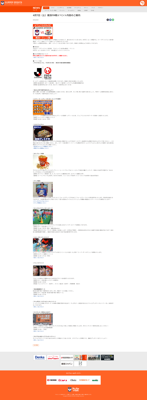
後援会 (79, 10)
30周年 (86, 10)
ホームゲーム (77, 8)
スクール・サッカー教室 (50, 10)
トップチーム (60, 8)
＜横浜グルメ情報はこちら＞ (41, 148)
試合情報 (69, 8)
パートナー (62, 10)
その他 (92, 10)
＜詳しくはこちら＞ (38, 57)
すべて (46, 8)
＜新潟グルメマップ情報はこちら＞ (42, 146)
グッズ (93, 8)
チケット (86, 8)
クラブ (52, 8)
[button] (142, 3)
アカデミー (100, 8)
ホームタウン (71, 10)
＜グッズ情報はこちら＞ (39, 203)
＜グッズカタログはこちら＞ (41, 201)
